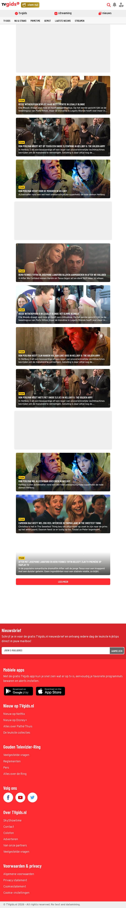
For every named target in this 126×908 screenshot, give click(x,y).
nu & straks (20, 20)
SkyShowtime (12, 821)
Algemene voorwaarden (18, 874)
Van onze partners (15, 846)
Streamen (79, 20)
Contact (8, 827)
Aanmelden (116, 650)
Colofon (8, 833)
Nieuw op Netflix (14, 714)
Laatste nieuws (63, 20)
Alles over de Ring (15, 774)
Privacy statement (15, 880)
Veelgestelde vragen (16, 755)
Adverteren (10, 839)
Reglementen (12, 761)
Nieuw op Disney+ (15, 720)
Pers (6, 768)
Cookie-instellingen (16, 893)
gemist (47, 20)
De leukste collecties (16, 733)
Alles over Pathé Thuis (17, 727)
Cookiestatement (14, 887)
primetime (35, 20)
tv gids (6, 20)
